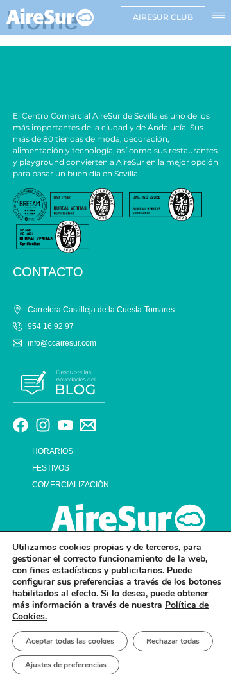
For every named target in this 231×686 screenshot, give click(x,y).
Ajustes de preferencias (66, 665)
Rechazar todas (173, 641)
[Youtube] (65, 425)
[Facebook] (20, 425)
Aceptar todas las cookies (70, 641)
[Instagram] (43, 425)
